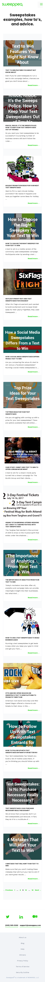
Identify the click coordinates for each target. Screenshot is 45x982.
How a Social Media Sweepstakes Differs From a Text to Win (22, 358)
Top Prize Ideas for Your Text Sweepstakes (17, 413)
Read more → (34, 85)
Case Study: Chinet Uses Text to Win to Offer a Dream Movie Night (21, 468)
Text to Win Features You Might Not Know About (20, 71)
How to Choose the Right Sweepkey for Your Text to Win (22, 244)
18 (33, 890)
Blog (22, 943)
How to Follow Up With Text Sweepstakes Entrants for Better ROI (21, 751)
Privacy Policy (22, 961)
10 (26, 890)
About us (22, 937)
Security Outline (22, 972)
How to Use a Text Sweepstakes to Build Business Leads (22, 639)
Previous (8, 890)
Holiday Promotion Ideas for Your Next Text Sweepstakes (22, 187)
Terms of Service (22, 967)
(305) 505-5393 (11, 925)
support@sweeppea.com (30, 925)
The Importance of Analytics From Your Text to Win (22, 581)
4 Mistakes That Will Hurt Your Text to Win (22, 865)
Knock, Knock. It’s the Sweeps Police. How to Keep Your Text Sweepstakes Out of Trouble (21, 127)
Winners (22, 955)
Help (22, 949)
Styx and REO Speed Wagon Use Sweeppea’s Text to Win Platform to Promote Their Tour (20, 695)
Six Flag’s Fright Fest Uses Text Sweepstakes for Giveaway (18, 300)
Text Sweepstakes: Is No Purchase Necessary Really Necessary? (19, 809)
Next (38, 890)
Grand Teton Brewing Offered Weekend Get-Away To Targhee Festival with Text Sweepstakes (22, 524)
